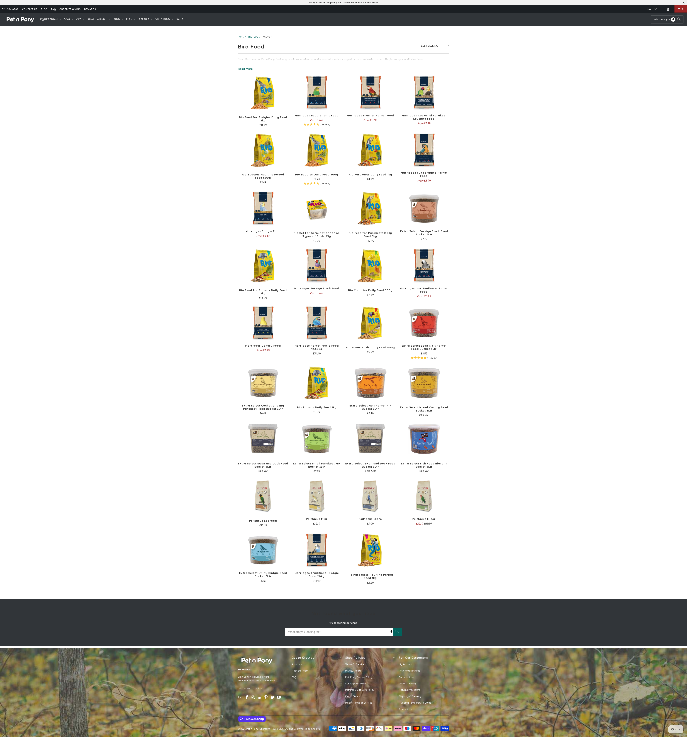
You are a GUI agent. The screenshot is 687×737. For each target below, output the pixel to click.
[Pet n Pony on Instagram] (253, 697)
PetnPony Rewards (409, 670)
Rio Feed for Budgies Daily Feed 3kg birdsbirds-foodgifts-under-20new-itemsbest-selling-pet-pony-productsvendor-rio (263, 92)
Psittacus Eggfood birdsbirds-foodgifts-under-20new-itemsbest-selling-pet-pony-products (263, 496)
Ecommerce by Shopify (307, 728)
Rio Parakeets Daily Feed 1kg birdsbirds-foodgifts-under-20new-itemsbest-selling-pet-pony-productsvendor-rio (370, 150)
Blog (44, 9)
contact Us (29, 9)
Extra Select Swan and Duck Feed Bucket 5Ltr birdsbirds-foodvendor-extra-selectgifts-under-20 (263, 439)
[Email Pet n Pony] (240, 697)
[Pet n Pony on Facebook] (247, 697)
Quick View (263, 100)
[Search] (678, 19)
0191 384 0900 (10, 9)
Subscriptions (406, 677)
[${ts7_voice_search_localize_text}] (673, 19)
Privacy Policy (353, 670)
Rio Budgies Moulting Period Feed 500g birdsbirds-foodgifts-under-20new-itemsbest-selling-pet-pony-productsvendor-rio (263, 150)
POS (286, 728)
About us (297, 664)
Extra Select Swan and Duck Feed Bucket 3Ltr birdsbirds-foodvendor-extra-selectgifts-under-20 (370, 439)
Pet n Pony (252, 728)
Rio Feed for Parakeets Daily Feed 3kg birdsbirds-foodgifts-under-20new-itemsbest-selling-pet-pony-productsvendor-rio (370, 208)
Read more (245, 68)
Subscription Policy (356, 683)
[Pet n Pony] (20, 19)
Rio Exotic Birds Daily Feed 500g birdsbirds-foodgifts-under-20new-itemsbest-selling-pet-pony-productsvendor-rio (370, 323)
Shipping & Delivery (410, 696)
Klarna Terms (352, 696)
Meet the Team (300, 670)
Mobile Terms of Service (358, 702)
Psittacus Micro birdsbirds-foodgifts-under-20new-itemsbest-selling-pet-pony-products (370, 496)
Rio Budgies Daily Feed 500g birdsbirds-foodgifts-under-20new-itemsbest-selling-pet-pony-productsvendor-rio (317, 150)
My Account (405, 664)
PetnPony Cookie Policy (358, 677)
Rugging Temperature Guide (415, 702)
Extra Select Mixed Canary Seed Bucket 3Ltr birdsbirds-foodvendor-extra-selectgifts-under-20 (424, 382)
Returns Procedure (409, 689)
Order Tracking (70, 9)
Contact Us (405, 709)
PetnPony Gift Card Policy (359, 689)
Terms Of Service (354, 664)
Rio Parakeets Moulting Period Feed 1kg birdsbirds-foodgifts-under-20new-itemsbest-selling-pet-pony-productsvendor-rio (370, 550)
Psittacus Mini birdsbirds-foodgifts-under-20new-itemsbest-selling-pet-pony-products (317, 496)
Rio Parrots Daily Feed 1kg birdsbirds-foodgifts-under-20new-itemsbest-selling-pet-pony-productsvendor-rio (317, 382)
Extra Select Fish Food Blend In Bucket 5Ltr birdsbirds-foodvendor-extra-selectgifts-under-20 (424, 439)
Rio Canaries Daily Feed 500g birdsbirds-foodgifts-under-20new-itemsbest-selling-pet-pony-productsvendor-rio (370, 265)
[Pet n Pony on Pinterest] (266, 697)
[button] (51, 19)
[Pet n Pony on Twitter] (272, 697)
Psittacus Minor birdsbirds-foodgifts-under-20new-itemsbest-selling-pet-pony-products (424, 496)
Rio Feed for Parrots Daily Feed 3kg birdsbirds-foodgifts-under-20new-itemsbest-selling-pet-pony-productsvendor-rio (263, 265)
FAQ (53, 9)
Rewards (90, 9)
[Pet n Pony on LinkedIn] (259, 697)
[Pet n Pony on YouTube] (279, 697)
